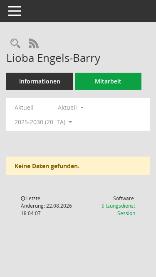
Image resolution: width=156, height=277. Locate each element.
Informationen (39, 81)
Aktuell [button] (68, 107)
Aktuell (24, 107)
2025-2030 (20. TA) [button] (41, 122)
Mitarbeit (108, 81)
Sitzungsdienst (118, 209)
